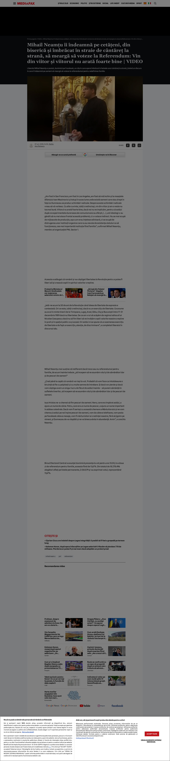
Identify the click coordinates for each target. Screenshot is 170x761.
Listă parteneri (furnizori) (85, 738)
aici (50, 747)
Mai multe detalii (28, 732)
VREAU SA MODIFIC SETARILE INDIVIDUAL (151, 741)
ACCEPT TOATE (152, 734)
